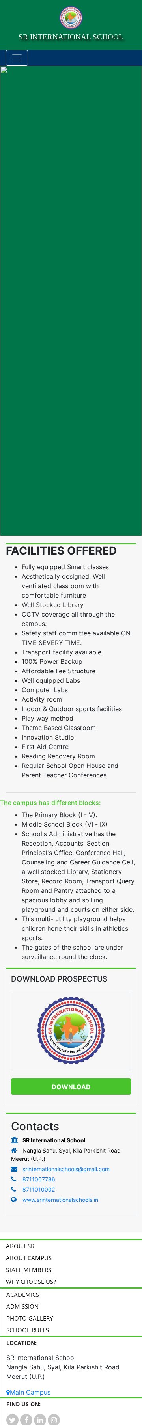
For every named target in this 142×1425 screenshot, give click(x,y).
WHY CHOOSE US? (31, 1281)
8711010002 (38, 1189)
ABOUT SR (20, 1246)
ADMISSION (22, 1306)
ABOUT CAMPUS (29, 1258)
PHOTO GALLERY (29, 1318)
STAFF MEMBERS (28, 1270)
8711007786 (38, 1179)
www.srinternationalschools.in (60, 1199)
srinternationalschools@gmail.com (66, 1169)
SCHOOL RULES (27, 1330)
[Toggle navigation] (17, 58)
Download (71, 1087)
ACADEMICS (22, 1294)
